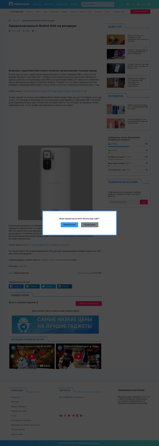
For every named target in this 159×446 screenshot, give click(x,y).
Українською (69, 224)
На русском (89, 224)
